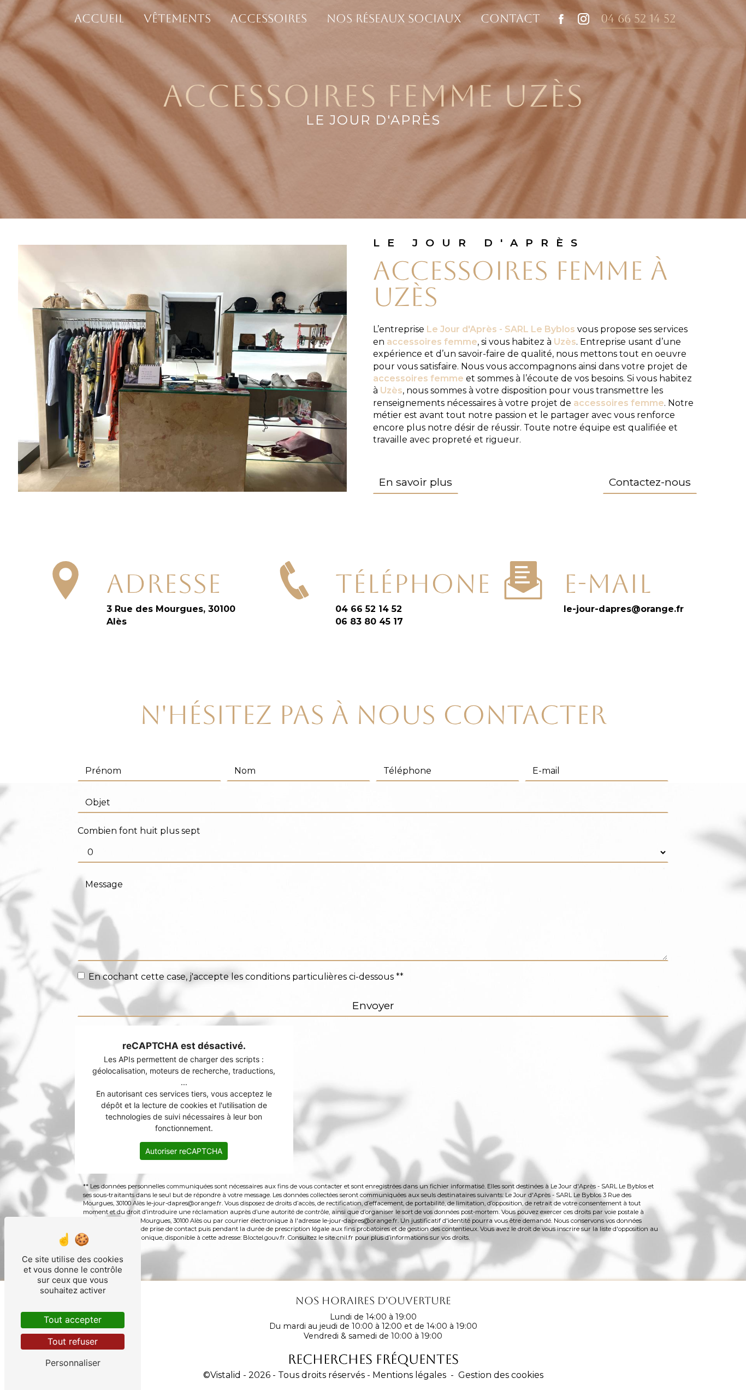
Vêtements (177, 18)
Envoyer (373, 1005)
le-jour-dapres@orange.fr (624, 609)
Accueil (99, 18)
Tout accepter (73, 1319)
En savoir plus (415, 481)
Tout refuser (73, 1341)
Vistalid (225, 1375)
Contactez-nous (650, 481)
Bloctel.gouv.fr (264, 1237)
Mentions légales (409, 1375)
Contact (510, 18)
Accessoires (268, 18)
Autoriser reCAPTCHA (183, 1151)
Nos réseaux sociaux (394, 18)
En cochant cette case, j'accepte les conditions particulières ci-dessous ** (246, 976)
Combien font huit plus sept (139, 831)
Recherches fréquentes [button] (373, 1359)
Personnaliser (72, 1362)
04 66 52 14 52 (638, 18)
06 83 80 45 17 (369, 621)
